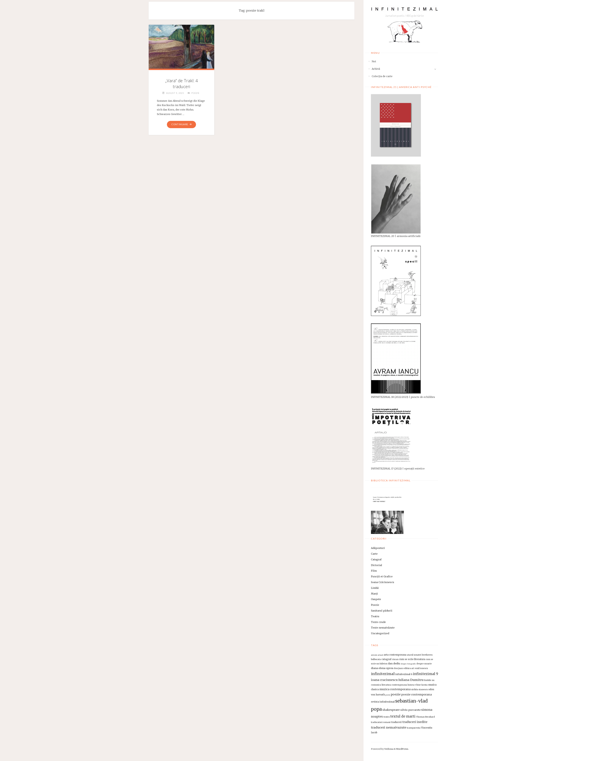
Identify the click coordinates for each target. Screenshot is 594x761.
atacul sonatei (414, 655)
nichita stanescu (419, 689)
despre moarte (424, 663)
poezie (396, 694)
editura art (408, 668)
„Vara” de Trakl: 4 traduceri (181, 83)
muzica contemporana (395, 689)
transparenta (413, 728)
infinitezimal (383, 673)
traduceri (396, 722)
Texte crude (378, 622)
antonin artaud (377, 655)
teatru (386, 717)
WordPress (402, 749)
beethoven (427, 655)
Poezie (375, 604)
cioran (395, 659)
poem (387, 695)
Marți (374, 593)
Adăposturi (378, 548)
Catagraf (376, 559)
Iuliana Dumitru (411, 680)
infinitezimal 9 (425, 674)
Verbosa (388, 749)
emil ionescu (421, 668)
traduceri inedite (414, 722)
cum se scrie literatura (412, 659)
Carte (374, 553)
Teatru (375, 616)
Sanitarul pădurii (381, 610)
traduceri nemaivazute (388, 727)
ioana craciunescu (384, 680)
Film (374, 570)
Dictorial (376, 565)
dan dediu (394, 663)
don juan (398, 668)
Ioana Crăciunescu (382, 582)
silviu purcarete (410, 709)
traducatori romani (380, 722)
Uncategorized (380, 633)
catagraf (386, 659)
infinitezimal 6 (403, 674)
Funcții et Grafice (382, 576)
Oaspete (376, 599)
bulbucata (376, 659)
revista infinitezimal (383, 701)
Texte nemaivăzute (383, 627)
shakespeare (391, 710)
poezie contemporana (416, 694)
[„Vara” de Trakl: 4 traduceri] (181, 47)
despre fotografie (408, 664)
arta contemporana (395, 654)
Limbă (375, 587)
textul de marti (402, 716)
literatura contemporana (394, 685)
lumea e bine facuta (418, 685)
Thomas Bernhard (425, 717)
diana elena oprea (382, 668)
